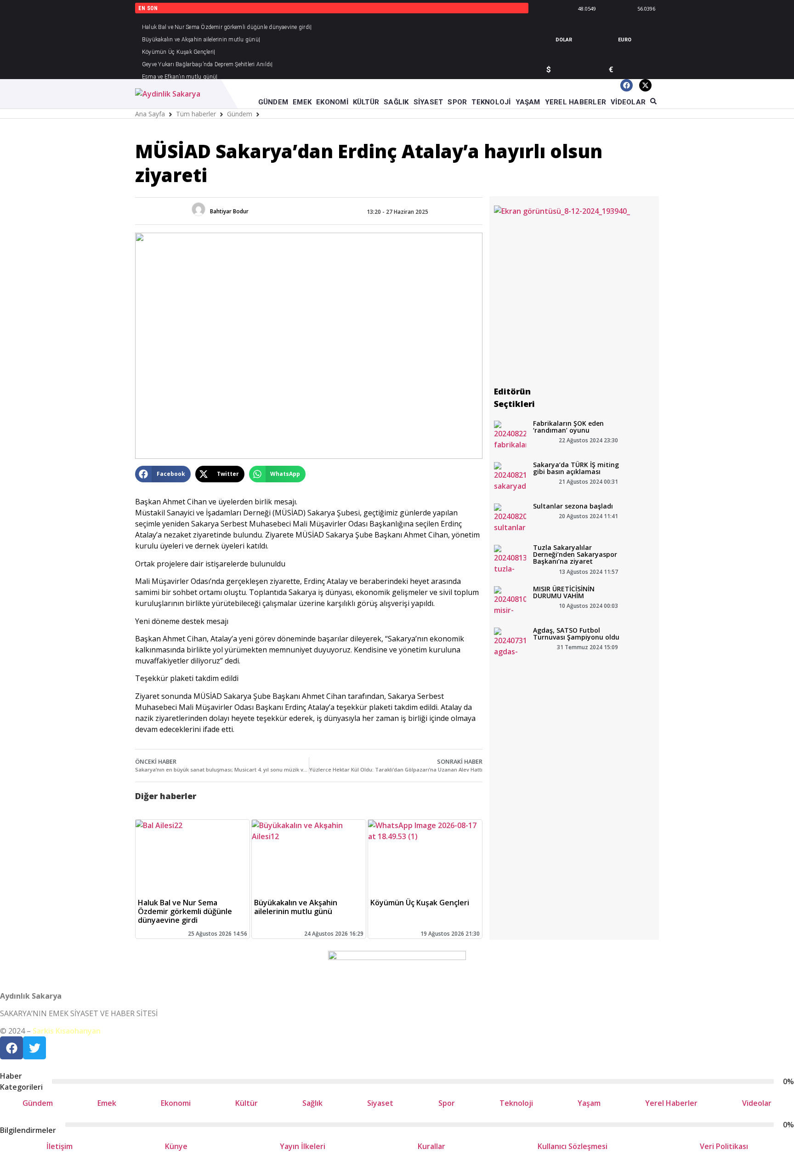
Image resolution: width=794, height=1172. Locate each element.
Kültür (246, 1103)
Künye (176, 1146)
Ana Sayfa (150, 113)
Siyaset (380, 1103)
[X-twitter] (645, 85)
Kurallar (431, 1146)
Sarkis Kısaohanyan (67, 1031)
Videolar (756, 1103)
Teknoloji (516, 1103)
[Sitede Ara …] (653, 101)
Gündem (239, 113)
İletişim (59, 1146)
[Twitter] (34, 1047)
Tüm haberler (196, 113)
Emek (106, 1103)
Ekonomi (176, 1103)
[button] (163, 474)
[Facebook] (626, 85)
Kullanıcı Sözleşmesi (572, 1146)
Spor (446, 1103)
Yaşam (589, 1103)
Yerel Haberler (671, 1103)
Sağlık (312, 1103)
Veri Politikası (724, 1146)
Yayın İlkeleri (302, 1146)
